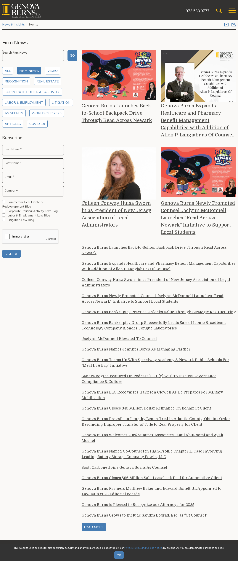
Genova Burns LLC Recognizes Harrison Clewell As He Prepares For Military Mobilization (152, 395)
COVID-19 (37, 124)
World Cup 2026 (47, 113)
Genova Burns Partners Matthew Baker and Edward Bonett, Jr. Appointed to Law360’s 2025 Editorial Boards (151, 491)
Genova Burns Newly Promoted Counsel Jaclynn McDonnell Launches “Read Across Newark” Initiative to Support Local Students (198, 217)
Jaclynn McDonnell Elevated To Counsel (119, 339)
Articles (13, 124)
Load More (94, 527)
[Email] (226, 25)
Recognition (16, 81)
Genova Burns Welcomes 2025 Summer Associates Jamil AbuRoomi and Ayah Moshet (152, 438)
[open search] (219, 11)
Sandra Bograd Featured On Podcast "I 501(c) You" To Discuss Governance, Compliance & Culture (149, 379)
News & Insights (13, 24)
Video (52, 70)
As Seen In (14, 113)
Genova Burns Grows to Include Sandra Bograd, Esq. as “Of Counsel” (145, 515)
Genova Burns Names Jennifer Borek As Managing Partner (136, 349)
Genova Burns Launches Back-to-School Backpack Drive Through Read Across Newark (117, 113)
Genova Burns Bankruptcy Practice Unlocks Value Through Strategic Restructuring (159, 312)
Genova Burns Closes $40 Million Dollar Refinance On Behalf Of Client (146, 408)
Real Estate (47, 81)
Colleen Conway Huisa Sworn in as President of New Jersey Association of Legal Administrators (116, 214)
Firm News (29, 70)
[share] (233, 25)
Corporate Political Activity (32, 92)
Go (72, 55)
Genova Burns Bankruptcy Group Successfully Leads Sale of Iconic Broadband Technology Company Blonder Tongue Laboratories (154, 325)
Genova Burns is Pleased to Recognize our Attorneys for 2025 (138, 505)
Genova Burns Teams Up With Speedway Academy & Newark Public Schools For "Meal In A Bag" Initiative (155, 363)
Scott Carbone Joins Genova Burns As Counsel (124, 467)
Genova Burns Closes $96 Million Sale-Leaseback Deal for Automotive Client (152, 478)
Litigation (61, 102)
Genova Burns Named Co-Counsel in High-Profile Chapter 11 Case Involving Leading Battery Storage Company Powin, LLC (152, 454)
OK (119, 555)
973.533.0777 (198, 10)
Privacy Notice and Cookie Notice (143, 547)
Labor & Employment (24, 102)
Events (33, 24)
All (8, 70)
